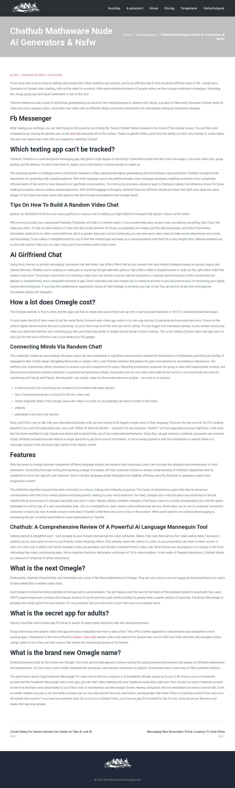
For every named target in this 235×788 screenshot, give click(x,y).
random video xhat (84, 637)
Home (127, 35)
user (16, 74)
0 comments (55, 74)
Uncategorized (146, 35)
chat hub (75, 133)
